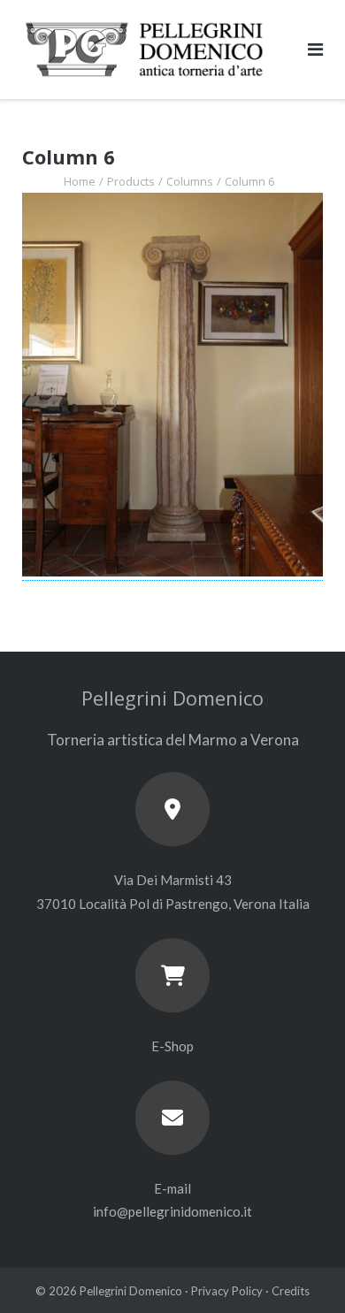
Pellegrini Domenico (131, 1291)
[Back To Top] (301, 1270)
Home (80, 181)
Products (131, 181)
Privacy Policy (227, 1291)
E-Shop (172, 1046)
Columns (189, 181)
